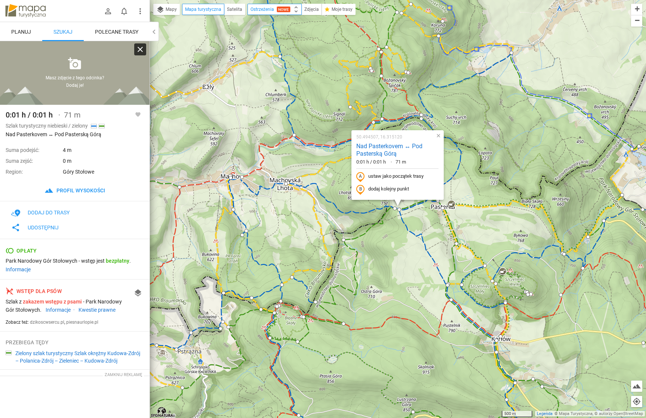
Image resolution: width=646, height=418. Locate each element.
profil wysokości (80, 190)
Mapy (170, 9)
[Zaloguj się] (108, 11)
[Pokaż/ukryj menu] (140, 11)
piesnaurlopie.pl (82, 322)
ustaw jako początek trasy (396, 176)
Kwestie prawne (97, 310)
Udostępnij (43, 228)
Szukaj (63, 32)
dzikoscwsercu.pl (47, 322)
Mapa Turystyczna (576, 413)
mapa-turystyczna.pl (25, 11)
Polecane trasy (116, 32)
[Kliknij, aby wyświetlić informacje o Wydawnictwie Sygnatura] (162, 412)
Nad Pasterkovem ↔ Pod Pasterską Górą (389, 150)
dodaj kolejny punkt (388, 189)
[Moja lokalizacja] (636, 401)
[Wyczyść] (140, 49)
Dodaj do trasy (49, 213)
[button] (157, 345)
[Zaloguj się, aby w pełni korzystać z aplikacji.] (138, 114)
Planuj (21, 32)
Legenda (545, 413)
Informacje (18, 269)
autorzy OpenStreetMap (621, 413)
